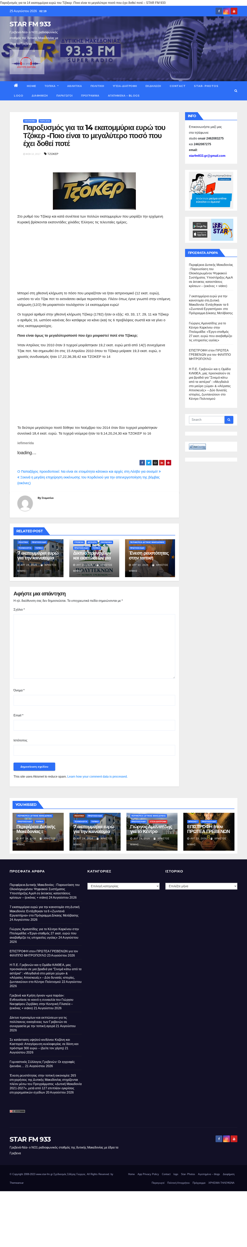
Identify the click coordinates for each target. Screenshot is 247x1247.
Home (31, 86)
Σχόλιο (19, 609)
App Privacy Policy (148, 1174)
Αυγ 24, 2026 (29, 565)
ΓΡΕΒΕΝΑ (79, 542)
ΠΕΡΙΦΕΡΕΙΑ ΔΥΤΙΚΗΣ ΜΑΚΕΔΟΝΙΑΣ (147, 542)
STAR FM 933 (30, 24)
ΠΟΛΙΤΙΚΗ (97, 86)
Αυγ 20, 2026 (140, 565)
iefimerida (25, 443)
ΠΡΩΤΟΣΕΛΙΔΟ (39, 542)
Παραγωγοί (64, 95)
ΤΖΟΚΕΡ (52, 153)
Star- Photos (206, 86)
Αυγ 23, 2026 (198, 838)
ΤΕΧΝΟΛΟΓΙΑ (25, 548)
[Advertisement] (49, 258)
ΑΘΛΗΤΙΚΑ (74, 86)
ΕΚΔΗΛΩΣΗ (153, 86)
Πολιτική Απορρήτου (178, 1182)
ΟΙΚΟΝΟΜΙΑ (30, 121)
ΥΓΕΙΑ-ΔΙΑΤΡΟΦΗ (125, 86)
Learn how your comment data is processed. (97, 776)
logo (18, 95)
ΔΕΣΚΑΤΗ (92, 542)
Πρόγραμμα (90, 95)
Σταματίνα (48, 498)
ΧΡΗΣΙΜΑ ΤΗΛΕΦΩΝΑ (221, 1182)
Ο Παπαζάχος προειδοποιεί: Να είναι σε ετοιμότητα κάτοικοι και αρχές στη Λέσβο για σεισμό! (88, 471)
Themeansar (17, 1182)
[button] (235, 90)
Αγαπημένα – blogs (124, 95)
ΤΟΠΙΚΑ (51, 86)
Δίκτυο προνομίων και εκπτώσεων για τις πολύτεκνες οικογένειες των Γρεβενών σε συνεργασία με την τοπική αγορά (38, 1022)
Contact (178, 86)
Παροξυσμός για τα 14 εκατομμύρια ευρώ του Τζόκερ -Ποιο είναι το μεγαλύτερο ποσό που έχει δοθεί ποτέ (94, 135)
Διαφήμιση (40, 95)
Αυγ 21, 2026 (84, 565)
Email (18, 715)
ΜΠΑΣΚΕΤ (193, 821)
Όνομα (19, 690)
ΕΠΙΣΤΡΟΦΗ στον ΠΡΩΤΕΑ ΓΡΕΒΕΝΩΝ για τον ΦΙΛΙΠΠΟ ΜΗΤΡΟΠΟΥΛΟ (210, 355)
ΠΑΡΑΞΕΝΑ (45, 121)
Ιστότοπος (20, 740)
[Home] (16, 86)
